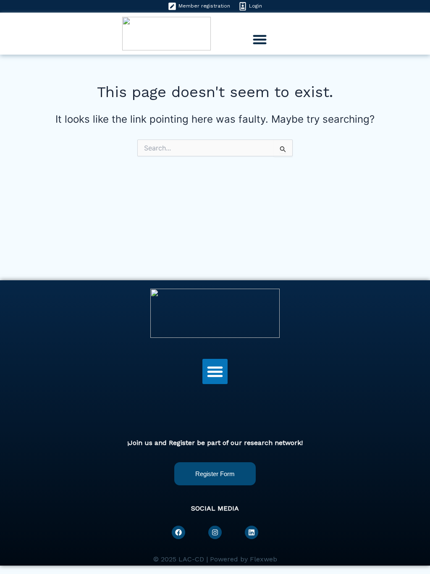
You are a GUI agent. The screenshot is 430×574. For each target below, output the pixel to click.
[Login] (243, 6)
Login (255, 6)
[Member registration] (172, 6)
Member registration (204, 6)
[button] (260, 40)
